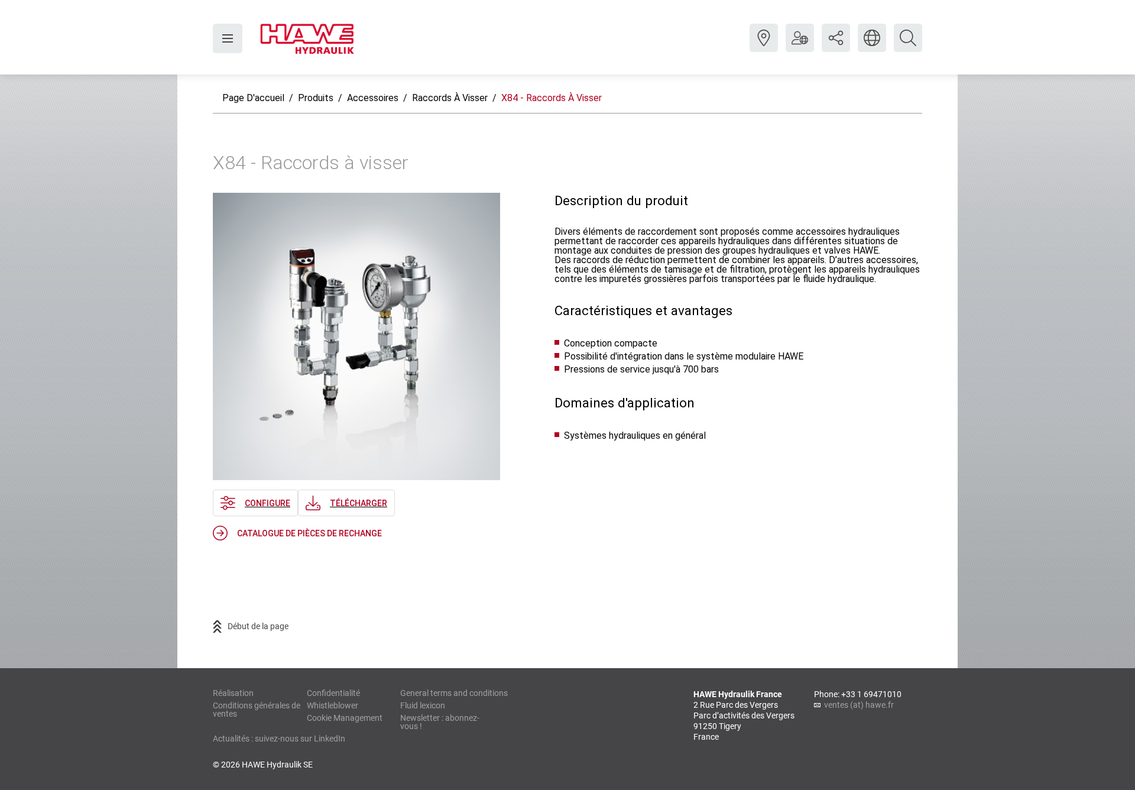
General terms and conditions (454, 693)
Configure (267, 503)
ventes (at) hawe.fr (859, 705)
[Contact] (764, 47)
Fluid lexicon (422, 705)
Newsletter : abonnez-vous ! (439, 722)
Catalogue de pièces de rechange (309, 533)
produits (315, 97)
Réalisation (233, 693)
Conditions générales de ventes (256, 709)
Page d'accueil (253, 97)
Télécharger (358, 503)
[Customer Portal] (800, 47)
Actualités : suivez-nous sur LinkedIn (279, 738)
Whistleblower (332, 705)
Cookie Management (344, 718)
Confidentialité (333, 693)
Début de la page (258, 626)
